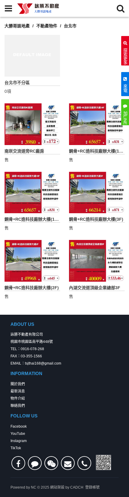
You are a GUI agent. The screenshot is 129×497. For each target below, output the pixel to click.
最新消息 (17, 391)
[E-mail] (68, 463)
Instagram (18, 441)
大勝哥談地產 (17, 25)
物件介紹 (17, 398)
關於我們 (17, 384)
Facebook (18, 426)
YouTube (17, 434)
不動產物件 (46, 25)
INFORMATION (26, 373)
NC (33, 487)
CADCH (76, 487)
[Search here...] (120, 8)
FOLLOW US (24, 415)
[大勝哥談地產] (38, 8)
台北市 (70, 25)
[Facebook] (18, 463)
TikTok (15, 448)
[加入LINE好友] (35, 463)
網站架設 (57, 487)
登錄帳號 (92, 487)
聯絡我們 (17, 406)
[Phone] (84, 463)
